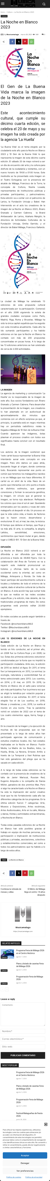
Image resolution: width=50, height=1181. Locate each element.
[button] (45, 1124)
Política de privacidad (33, 1177)
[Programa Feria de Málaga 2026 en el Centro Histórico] (7, 954)
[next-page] (7, 989)
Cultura (9, 12)
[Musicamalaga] (2, 34)
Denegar (25, 1163)
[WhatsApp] (31, 41)
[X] (18, 41)
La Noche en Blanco (16, 860)
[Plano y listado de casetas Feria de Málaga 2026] (7, 967)
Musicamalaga (13, 34)
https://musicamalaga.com (23, 931)
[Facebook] (12, 41)
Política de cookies (13, 1177)
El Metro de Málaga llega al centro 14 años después (34, 892)
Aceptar (25, 1155)
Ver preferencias (25, 1171)
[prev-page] (2, 989)
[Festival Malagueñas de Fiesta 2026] (7, 1116)
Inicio (3, 12)
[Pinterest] (25, 41)
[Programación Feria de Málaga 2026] (7, 980)
